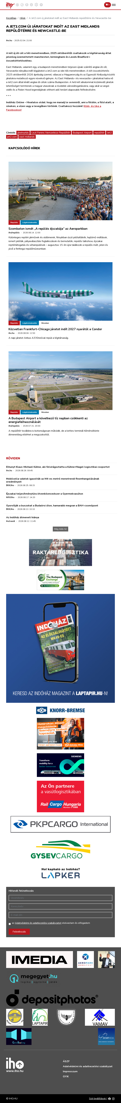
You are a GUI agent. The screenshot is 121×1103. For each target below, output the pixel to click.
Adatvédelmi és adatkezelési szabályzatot (38, 923)
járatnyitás (23, 132)
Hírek (23, 18)
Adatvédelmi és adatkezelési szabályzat (87, 1066)
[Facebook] (109, 1098)
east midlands (27, 137)
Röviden (45, 323)
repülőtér (99, 132)
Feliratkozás (19, 931)
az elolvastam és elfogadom (51, 923)
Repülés (14, 222)
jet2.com (12, 137)
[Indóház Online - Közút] (22, 4)
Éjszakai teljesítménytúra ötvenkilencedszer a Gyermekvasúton (44, 493)
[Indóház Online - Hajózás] (36, 4)
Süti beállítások (98, 1098)
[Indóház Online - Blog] (26, 4)
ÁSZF (66, 1061)
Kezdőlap (11, 18)
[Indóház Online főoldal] (41, 4)
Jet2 (109, 132)
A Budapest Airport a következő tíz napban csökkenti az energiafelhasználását (48, 420)
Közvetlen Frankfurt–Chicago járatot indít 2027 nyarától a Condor (55, 329)
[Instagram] (113, 1098)
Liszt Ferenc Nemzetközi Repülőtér (50, 132)
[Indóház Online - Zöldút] (31, 4)
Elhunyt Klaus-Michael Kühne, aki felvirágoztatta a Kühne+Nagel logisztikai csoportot (58, 467)
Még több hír (60, 529)
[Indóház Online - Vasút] (17, 4)
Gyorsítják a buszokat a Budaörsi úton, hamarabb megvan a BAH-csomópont (52, 505)
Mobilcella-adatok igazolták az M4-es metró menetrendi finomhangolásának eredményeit (52, 480)
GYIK (66, 1076)
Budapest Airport (82, 132)
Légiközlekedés (29, 222)
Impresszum (70, 1071)
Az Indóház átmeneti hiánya (22, 517)
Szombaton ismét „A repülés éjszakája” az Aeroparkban (48, 229)
